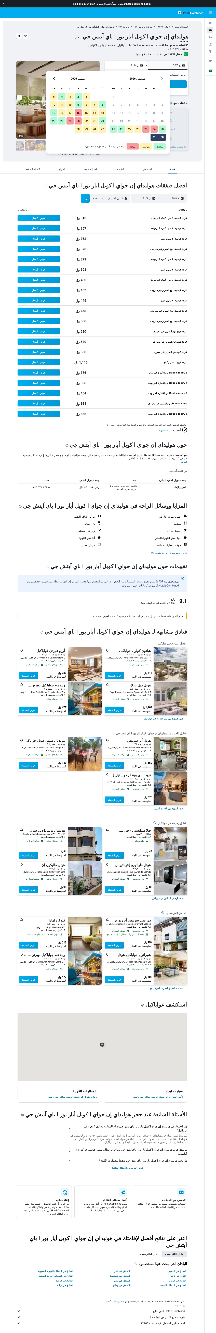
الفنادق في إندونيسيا (120, 1275)
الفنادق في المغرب (177, 1271)
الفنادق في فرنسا (64, 1280)
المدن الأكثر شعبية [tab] (149, 1254)
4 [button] (146, 105)
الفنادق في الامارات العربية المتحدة (56, 1275)
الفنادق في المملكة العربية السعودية (55, 1271)
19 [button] (137, 121)
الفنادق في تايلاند (65, 1285)
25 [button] (145, 129)
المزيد (184, 461)
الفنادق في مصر (122, 1280)
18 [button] (145, 121)
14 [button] (121, 113)
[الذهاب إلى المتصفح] (210, 51)
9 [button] (162, 113)
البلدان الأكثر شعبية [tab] (174, 1254)
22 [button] (113, 121)
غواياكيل (126, 26)
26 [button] (137, 129)
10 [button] (154, 113)
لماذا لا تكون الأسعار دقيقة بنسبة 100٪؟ (163, 1323)
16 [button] (162, 121)
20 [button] (129, 121)
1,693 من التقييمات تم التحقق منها (155, 54)
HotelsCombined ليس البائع (169, 1311)
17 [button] (154, 121)
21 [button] (121, 121)
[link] (163, 718)
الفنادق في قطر (122, 1271)
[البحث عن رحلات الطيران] (210, 23)
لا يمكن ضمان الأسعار (115, 1301)
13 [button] (129, 113)
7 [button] (122, 105)
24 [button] (154, 129)
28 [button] (121, 129)
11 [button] (145, 113)
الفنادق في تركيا (178, 1275)
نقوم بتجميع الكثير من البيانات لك (166, 1317)
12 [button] (137, 113)
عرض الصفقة (114, 675)
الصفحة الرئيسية (181, 26)
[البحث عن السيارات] (210, 37)
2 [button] (162, 105)
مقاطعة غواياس (145, 26)
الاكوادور (166, 26)
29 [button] (113, 129)
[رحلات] (210, 61)
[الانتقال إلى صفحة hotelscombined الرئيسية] (191, 12)
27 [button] (129, 129)
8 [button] (113, 105)
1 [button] (113, 96)
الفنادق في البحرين (177, 1280)
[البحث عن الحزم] (210, 44)
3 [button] (154, 105)
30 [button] (162, 137)
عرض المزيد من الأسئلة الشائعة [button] (127, 1167)
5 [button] (138, 105)
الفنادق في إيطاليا (121, 1285)
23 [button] (162, 129)
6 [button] (130, 105)
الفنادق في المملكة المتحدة (172, 1285)
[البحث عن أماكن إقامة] (210, 30)
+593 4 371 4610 (178, 49)
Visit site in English (84, 3)
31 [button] (154, 137)
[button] (3, 3)
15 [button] (113, 113)
